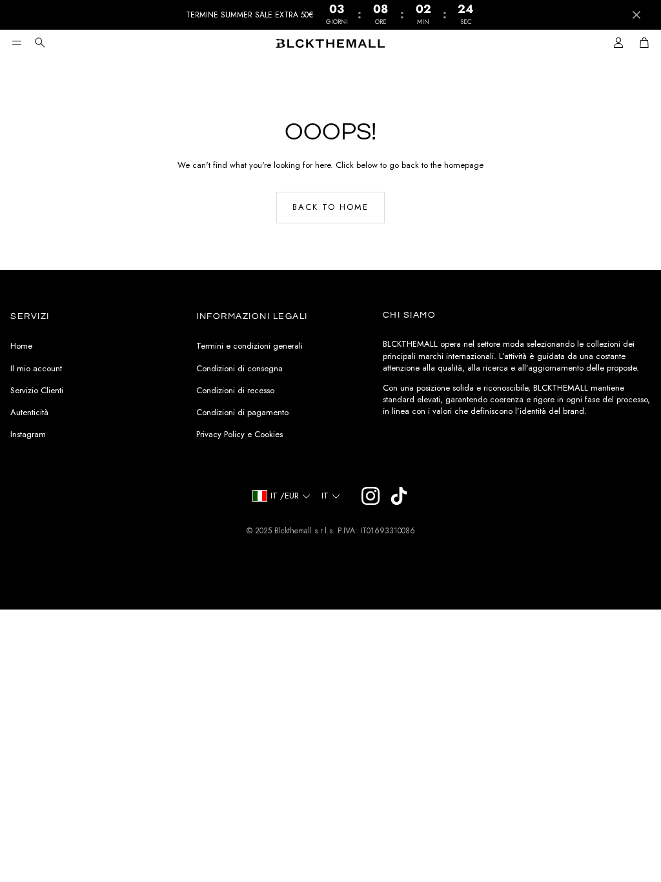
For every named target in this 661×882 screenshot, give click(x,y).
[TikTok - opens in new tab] (399, 496)
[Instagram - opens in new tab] (370, 496)
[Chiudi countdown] (636, 14)
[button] (16, 42)
